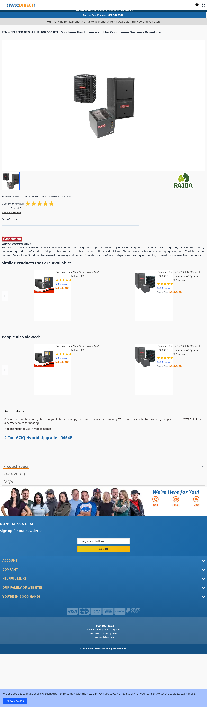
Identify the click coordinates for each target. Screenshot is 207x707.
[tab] (103, 411)
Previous (5, 296)
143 (164, 288)
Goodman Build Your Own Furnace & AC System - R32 (77, 274)
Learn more (187, 693)
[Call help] (155, 501)
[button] (11, 181)
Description (13, 411)
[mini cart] (203, 5)
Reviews (13, 474)
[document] (103, 698)
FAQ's (8, 482)
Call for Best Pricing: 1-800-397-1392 (103, 14)
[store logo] (20, 5)
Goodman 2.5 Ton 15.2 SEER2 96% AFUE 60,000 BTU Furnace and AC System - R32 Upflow (179, 276)
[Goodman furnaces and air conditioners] (12, 238)
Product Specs (16, 466)
